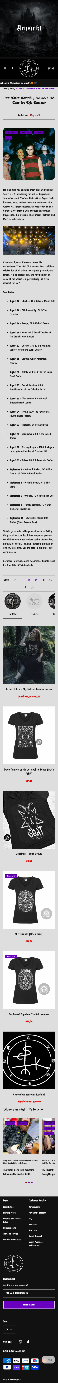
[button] (4, 68)
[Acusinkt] (29, 68)
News (12, 88)
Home (5, 88)
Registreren (29, 1304)
